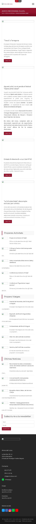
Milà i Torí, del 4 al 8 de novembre (20, 337)
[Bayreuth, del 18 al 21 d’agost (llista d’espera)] (5, 316)
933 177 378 (8, 470)
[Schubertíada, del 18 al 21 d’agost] (5, 328)
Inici (3, 13)
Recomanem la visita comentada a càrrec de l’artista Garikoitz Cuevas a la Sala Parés (22, 365)
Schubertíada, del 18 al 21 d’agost (20, 326)
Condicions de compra (27, 519)
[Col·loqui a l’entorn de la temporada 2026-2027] (5, 250)
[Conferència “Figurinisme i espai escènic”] (5, 285)
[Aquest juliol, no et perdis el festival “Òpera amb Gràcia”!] (18, 75)
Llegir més (8, 60)
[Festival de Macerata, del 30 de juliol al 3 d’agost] (5, 303)
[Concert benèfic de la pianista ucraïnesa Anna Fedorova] (5, 380)
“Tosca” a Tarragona (11, 40)
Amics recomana (10, 13)
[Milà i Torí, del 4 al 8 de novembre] (5, 339)
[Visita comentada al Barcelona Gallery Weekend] (5, 262)
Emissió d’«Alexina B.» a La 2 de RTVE (18, 159)
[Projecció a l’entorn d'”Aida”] (5, 240)
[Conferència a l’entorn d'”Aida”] (5, 275)
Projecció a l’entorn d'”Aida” (18, 238)
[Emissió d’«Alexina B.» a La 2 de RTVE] (18, 147)
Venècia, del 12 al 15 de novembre (20, 347)
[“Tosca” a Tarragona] (18, 29)
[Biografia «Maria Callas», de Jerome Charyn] (5, 392)
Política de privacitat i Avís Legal (13, 521)
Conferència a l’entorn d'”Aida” (19, 273)
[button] (33, 4)
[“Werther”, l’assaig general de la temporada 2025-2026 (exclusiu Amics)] (5, 405)
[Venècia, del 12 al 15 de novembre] (5, 349)
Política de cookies (26, 521)
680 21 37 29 (8, 473)
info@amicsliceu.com (11, 476)
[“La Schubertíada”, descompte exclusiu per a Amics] (18, 189)
